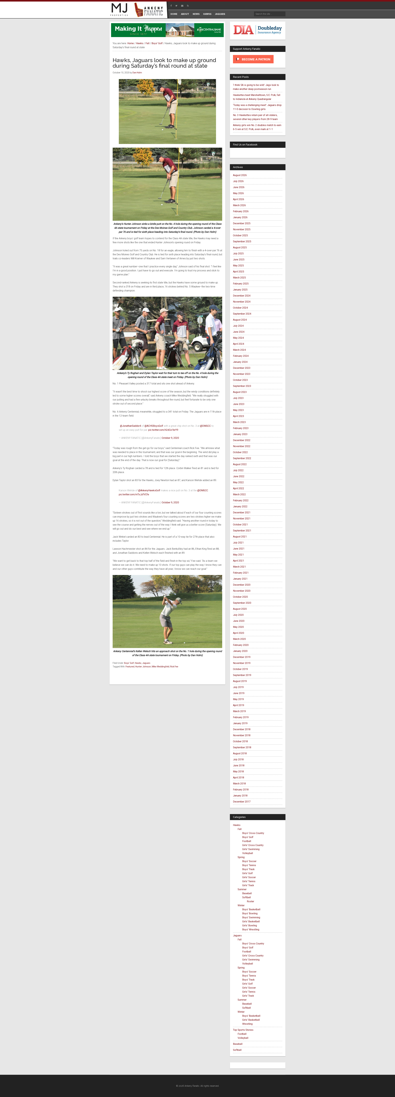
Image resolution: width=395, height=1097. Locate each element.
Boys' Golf (129, 663)
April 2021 (238, 560)
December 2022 (241, 440)
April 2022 (238, 488)
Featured (130, 666)
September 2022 (242, 458)
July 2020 (238, 614)
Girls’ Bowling (249, 925)
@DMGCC (205, 425)
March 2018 (239, 783)
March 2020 (239, 639)
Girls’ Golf (247, 873)
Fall (239, 829)
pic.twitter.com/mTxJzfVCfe (134, 494)
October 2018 (240, 741)
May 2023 (238, 410)
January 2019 (240, 723)
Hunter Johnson (143, 666)
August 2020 (240, 608)
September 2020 (242, 602)
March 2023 (239, 422)
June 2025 (238, 259)
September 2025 (242, 241)
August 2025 (240, 247)
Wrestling (247, 1023)
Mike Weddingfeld (160, 666)
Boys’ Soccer (249, 861)
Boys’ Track (248, 869)
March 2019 (239, 711)
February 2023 (241, 428)
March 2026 (239, 205)
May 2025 (238, 265)
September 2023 (242, 386)
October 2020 (240, 596)
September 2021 (242, 530)
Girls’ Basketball (251, 921)
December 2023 (241, 367)
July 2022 (238, 470)
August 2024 (240, 319)
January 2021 (240, 578)
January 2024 (240, 361)
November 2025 (241, 229)
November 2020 (241, 590)
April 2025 (238, 271)
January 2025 (240, 289)
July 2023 (238, 398)
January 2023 (240, 434)
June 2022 (238, 476)
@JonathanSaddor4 (130, 425)
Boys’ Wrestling (250, 929)
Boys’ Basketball (251, 909)
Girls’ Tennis (248, 881)
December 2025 (241, 223)
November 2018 (241, 735)
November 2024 (241, 301)
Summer (242, 889)
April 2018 (238, 777)
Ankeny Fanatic (149, 10)
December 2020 (241, 584)
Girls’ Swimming (251, 849)
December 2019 (241, 657)
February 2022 (241, 500)
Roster (250, 901)
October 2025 (240, 235)
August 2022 (240, 464)
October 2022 (240, 452)
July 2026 (238, 181)
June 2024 (238, 331)
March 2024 (239, 349)
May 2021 (238, 554)
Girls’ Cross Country (253, 845)
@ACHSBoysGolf (154, 425)
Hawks (138, 663)
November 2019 (241, 663)
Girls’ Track (248, 885)
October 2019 (240, 669)
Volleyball (247, 853)
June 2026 (238, 187)
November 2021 (241, 518)
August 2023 (240, 392)
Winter (241, 905)
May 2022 (238, 482)
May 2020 (238, 626)
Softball (246, 897)
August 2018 (240, 753)
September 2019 (242, 675)
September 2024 (242, 313)
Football (246, 841)
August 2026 (240, 175)
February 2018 (241, 789)
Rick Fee (174, 666)
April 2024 (238, 343)
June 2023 (238, 404)
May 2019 (238, 699)
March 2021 (239, 566)
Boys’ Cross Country (253, 833)
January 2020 (240, 651)
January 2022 (240, 506)
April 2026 (238, 199)
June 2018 (238, 765)
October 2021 (240, 524)
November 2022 (241, 446)
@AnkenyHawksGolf (149, 490)
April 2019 (238, 705)
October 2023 (240, 380)
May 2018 (238, 771)
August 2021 (240, 536)
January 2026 (240, 217)
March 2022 (239, 494)
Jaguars (146, 663)
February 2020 (241, 645)
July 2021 (238, 542)
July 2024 (238, 325)
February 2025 (241, 283)
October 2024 (240, 307)
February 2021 (241, 572)
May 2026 (238, 193)
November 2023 (241, 374)
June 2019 (238, 693)
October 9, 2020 (170, 437)
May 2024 (238, 337)
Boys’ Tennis (249, 865)
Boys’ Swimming (251, 917)
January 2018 (240, 795)
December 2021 (241, 512)
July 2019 (238, 687)
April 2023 (238, 416)
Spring (241, 857)
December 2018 (241, 729)
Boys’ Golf (247, 837)
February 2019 (241, 717)
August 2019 (240, 681)
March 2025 (239, 277)
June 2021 (238, 548)
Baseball (247, 893)
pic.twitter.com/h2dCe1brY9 (163, 429)
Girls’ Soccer (249, 877)
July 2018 (238, 759)
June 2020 (238, 620)
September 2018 (242, 747)
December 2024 (241, 295)
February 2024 (241, 355)
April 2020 (238, 633)
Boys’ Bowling (250, 913)
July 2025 (238, 253)
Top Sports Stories (243, 1029)
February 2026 (241, 211)
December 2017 (241, 801)
